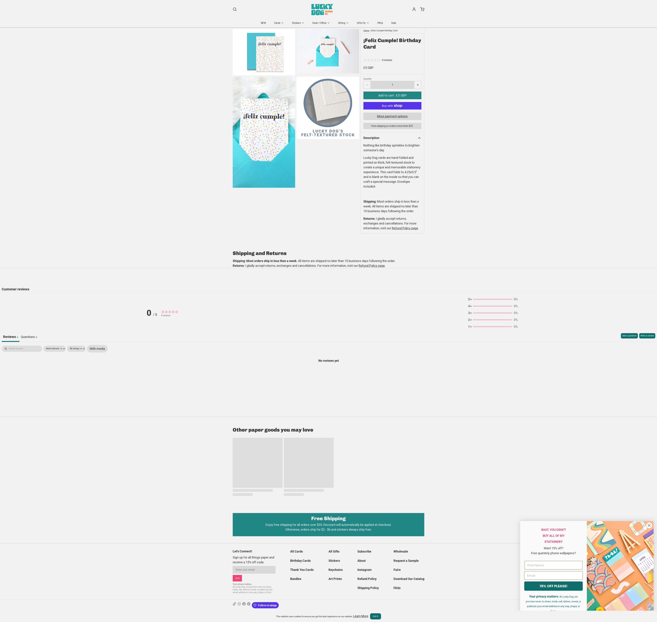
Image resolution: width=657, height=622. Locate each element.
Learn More (360, 616)
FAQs (380, 23)
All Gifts (333, 551)
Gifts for (361, 23)
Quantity (367, 79)
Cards (277, 23)
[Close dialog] (649, 525)
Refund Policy (367, 579)
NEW (263, 23)
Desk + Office (319, 23)
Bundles (295, 579)
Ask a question (629, 336)
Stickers (296, 23)
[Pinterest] (248, 605)
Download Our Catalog (409, 579)
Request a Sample (406, 560)
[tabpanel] (328, 371)
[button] (392, 95)
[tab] (29, 337)
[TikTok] (234, 605)
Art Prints (335, 579)
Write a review (647, 336)
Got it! (375, 616)
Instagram (364, 570)
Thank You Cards (302, 570)
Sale (393, 23)
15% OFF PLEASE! (553, 586)
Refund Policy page (372, 265)
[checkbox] (97, 348)
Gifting (341, 23)
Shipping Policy (368, 588)
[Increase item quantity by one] (417, 85)
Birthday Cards (300, 560)
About (361, 560)
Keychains (335, 570)
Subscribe (364, 551)
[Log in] (412, 9)
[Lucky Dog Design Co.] (322, 9)
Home (366, 30)
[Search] (235, 9)
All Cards (296, 551)
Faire (397, 570)
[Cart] (420, 9)
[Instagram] (239, 605)
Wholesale (401, 551)
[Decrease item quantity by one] (367, 85)
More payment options (392, 116)
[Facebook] (244, 605)
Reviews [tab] (10, 337)
